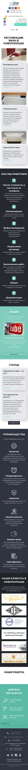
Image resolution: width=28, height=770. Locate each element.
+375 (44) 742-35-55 (15, 10)
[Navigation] (14, 29)
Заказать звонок (20, 24)
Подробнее (7, 87)
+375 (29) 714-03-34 (15, 12)
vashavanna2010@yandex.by (15, 16)
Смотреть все (14, 423)
